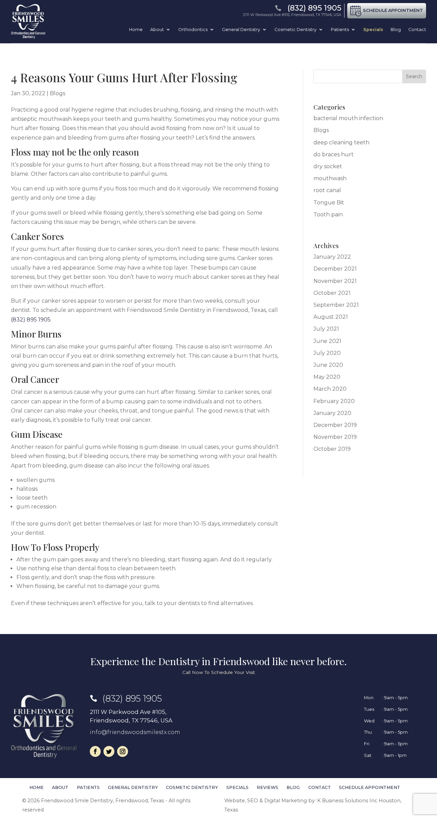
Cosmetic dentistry (192, 787)
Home (136, 29)
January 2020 (332, 413)
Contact (417, 29)
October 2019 (332, 449)
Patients (340, 29)
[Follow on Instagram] (122, 751)
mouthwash (330, 178)
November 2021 (335, 281)
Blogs (57, 93)
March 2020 (330, 389)
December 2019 (335, 425)
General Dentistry (241, 29)
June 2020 (328, 365)
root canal (327, 190)
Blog (396, 29)
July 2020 (327, 353)
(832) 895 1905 (31, 319)
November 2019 (335, 437)
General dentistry (133, 787)
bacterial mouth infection (348, 118)
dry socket (327, 166)
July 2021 (326, 329)
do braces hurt (333, 154)
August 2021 (330, 317)
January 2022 (332, 257)
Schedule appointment (369, 787)
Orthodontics (193, 29)
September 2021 (336, 305)
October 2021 (332, 293)
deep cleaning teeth (341, 142)
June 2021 (327, 341)
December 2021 (335, 268)
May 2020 (326, 377)
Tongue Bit (328, 202)
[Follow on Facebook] (95, 751)
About (157, 29)
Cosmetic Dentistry (295, 29)
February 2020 (334, 401)
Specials (373, 29)
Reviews (267, 787)
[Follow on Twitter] (108, 751)
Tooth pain (328, 214)
